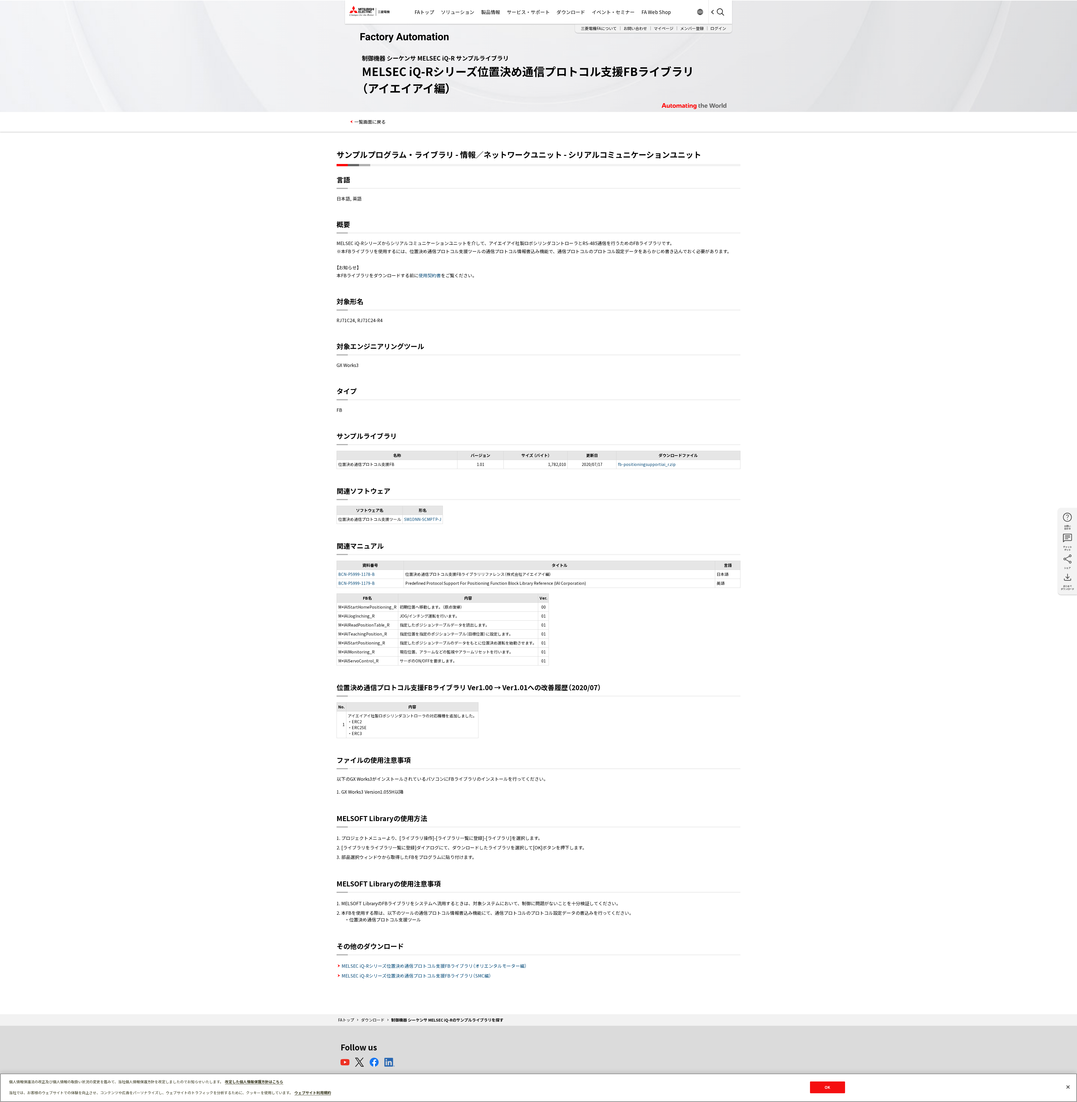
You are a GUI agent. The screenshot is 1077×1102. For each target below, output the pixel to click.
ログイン (718, 28)
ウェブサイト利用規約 (312, 1092)
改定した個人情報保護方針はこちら (254, 1081)
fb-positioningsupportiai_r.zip (647, 464)
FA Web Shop (656, 11)
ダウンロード (570, 11)
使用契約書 (429, 275)
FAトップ (424, 11)
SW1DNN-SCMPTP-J (422, 519)
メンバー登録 (692, 28)
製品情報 (490, 11)
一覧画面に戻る (370, 121)
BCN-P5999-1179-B (356, 583)
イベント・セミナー (613, 11)
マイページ (663, 28)
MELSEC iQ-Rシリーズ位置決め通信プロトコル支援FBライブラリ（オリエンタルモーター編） (434, 965)
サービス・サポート (528, 11)
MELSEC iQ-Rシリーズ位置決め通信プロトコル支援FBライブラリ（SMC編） (416, 975)
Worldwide (699, 12)
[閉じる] (1068, 1087)
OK (827, 1087)
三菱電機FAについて (599, 28)
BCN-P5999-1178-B (356, 574)
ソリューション (457, 11)
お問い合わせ (635, 28)
